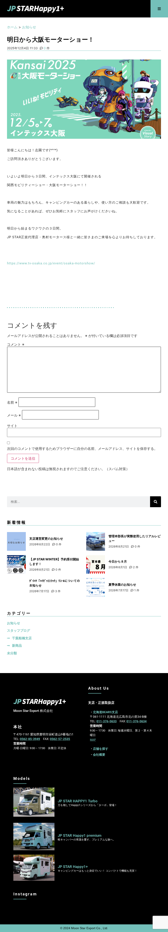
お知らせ (29, 27)
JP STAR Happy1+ (73, 866)
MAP (93, 739)
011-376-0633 (106, 721)
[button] (159, 9)
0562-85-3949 (30, 739)
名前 (12, 402)
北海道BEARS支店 (105, 712)
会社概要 (99, 754)
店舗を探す (100, 748)
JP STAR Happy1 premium (80, 835)
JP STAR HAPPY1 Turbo (78, 801)
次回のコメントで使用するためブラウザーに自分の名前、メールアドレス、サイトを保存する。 (82, 448)
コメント (15, 344)
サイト (12, 425)
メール (14, 415)
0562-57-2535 (60, 739)
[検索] (155, 501)
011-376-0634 (136, 721)
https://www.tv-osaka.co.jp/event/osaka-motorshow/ (51, 263)
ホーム (12, 27)
